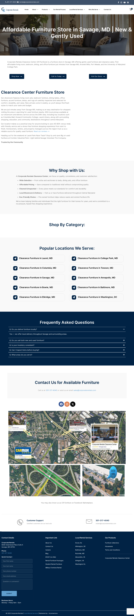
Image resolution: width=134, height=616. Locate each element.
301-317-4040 (51, 390)
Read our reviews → (41, 131)
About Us (48, 543)
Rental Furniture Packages (54, 560)
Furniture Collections (112, 543)
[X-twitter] (72, 404)
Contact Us (107, 9)
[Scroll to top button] (129, 611)
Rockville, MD (79, 553)
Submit (9, 593)
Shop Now (15, 76)
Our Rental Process (59, 9)
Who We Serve (93, 9)
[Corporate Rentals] (10, 9)
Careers (48, 550)
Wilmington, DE (80, 546)
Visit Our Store (96, 76)
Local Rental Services (76, 9)
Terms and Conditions (112, 550)
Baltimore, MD (80, 550)
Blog (46, 553)
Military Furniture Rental (53, 568)
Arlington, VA (79, 560)
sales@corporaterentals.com (84, 390)
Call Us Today (56, 76)
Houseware (109, 546)
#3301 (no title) (50, 557)
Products (45, 9)
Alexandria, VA (80, 557)
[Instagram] (67, 404)
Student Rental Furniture (53, 564)
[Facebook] (61, 404)
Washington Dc (80, 564)
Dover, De (78, 543)
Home (26, 9)
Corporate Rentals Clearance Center (117, 558)
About (34, 9)
